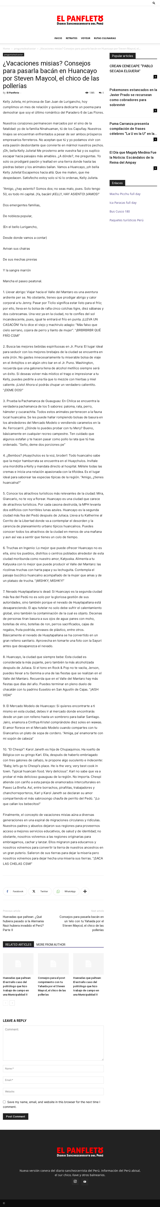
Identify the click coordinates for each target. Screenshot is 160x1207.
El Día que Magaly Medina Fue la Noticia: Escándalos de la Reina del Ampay (133, 157)
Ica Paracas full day (123, 203)
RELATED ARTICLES (18, 944)
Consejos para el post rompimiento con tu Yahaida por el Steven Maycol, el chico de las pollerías (52, 986)
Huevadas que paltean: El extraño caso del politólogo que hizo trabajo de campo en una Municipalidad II (17, 986)
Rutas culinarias (105, 38)
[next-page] (12, 1003)
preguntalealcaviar (25, 48)
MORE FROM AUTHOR (50, 944)
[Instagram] (75, 1181)
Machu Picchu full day (125, 194)
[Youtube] (84, 1182)
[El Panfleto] (80, 19)
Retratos (71, 38)
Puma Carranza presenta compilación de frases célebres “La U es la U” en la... (133, 128)
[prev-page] (5, 1003)
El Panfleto (13, 92)
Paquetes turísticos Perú (127, 220)
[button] (154, 2)
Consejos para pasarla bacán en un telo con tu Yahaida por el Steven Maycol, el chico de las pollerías (82, 923)
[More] (85, 891)
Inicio (58, 38)
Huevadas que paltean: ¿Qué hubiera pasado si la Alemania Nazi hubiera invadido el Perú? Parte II (23, 923)
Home (6, 48)
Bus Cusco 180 (120, 211)
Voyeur (85, 38)
